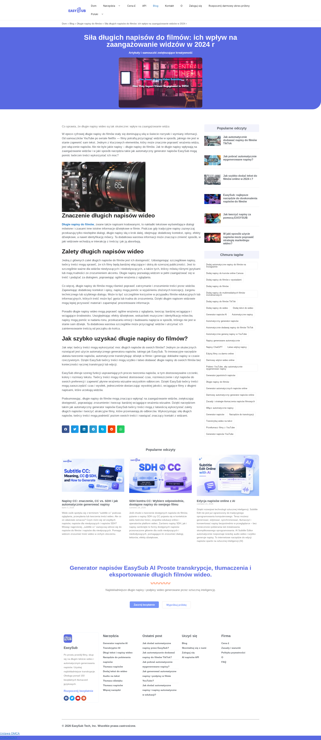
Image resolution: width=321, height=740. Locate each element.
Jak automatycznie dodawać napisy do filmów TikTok (240, 140)
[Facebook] (66, 698)
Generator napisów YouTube (219, 434)
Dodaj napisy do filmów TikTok (221, 301)
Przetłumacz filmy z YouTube (220, 427)
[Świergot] (72, 698)
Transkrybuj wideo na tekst (219, 421)
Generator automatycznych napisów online (226, 388)
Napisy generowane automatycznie (223, 340)
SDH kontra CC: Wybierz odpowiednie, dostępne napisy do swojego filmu (156, 502)
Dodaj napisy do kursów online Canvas (225, 273)
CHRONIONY (8, 737)
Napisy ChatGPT (214, 347)
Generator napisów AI (216, 314)
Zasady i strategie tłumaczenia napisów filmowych (230, 401)
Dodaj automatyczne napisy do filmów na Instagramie (226, 265)
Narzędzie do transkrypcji (241, 414)
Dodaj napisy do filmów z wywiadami (224, 279)
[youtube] (77, 698)
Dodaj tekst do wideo (243, 308)
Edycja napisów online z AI (216, 501)
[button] (65, 429)
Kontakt (169, 5)
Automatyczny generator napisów (222, 321)
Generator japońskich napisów (220, 375)
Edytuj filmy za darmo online (220, 353)
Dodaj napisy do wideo (217, 308)
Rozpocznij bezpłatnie (78, 691)
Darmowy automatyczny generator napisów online (230, 395)
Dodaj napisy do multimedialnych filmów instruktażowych (225, 294)
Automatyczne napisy (242, 314)
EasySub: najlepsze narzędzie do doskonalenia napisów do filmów (240, 198)
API (144, 5)
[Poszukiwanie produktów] (83, 698)
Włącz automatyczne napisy (220, 408)
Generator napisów (215, 414)
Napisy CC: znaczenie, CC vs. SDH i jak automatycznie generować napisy (90, 502)
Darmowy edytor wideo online (220, 360)
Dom (93, 5)
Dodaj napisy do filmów (217, 286)
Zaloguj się (195, 5)
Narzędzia (109, 5)
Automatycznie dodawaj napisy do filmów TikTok (229, 327)
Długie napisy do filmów (89, 23)
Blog (155, 5)
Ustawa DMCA (10, 733)
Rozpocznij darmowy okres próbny (229, 5)
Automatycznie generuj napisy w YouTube (226, 334)
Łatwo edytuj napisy (237, 347)
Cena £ (131, 5)
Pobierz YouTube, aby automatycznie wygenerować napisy (224, 367)
